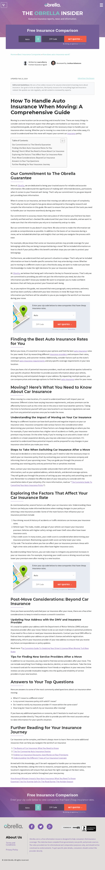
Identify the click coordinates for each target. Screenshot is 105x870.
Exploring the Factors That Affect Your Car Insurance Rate (37, 154)
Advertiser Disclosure (86, 78)
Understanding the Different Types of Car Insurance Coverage (40, 758)
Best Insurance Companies (29, 54)
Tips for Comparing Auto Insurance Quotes (32, 751)
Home (13, 54)
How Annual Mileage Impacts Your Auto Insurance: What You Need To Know (43, 778)
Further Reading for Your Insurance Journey (31, 164)
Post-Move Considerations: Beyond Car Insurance (33, 157)
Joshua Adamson (74, 63)
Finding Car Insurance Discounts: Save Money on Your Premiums (40, 754)
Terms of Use (81, 44)
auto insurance (80, 351)
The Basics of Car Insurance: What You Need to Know (36, 748)
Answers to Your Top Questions (25, 161)
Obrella (21, 185)
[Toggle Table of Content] (61, 141)
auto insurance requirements (32, 361)
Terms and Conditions (10, 843)
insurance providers (58, 354)
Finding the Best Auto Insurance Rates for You (32, 148)
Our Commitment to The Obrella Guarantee (31, 144)
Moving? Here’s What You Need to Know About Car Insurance (38, 151)
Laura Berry (42, 62)
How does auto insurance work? (56, 54)
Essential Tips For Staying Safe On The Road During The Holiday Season (42, 781)
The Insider (52, 13)
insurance (71, 133)
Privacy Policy (12, 849)
